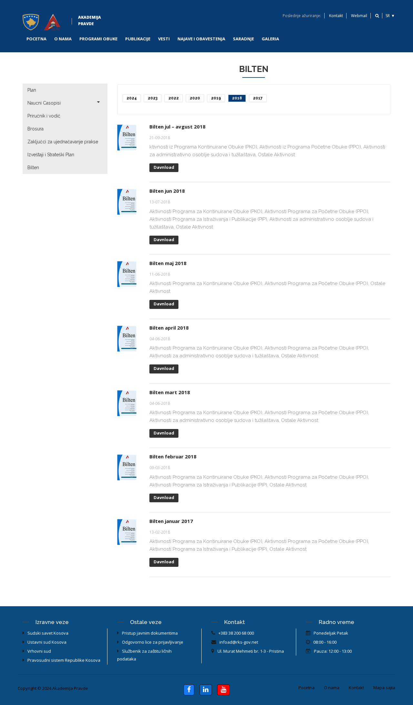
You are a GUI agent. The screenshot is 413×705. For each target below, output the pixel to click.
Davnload (164, 167)
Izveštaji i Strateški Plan (50, 154)
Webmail (359, 15)
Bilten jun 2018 (167, 191)
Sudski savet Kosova (47, 633)
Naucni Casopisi (44, 103)
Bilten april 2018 (169, 327)
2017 (258, 98)
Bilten (33, 167)
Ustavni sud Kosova (46, 642)
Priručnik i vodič (43, 115)
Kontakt (336, 15)
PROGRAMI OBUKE (98, 39)
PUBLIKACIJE (137, 39)
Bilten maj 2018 (167, 263)
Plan (31, 90)
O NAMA (63, 39)
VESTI (164, 39)
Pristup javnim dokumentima (150, 633)
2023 (152, 98)
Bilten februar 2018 (172, 456)
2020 (195, 98)
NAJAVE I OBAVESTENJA (201, 39)
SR (388, 15)
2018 (237, 98)
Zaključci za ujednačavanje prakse (62, 141)
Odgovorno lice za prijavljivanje (152, 642)
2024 (131, 98)
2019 (216, 98)
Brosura (35, 128)
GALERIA (270, 39)
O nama (331, 687)
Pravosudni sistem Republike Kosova (63, 660)
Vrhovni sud (39, 651)
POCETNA (36, 39)
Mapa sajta (384, 687)
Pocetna (306, 687)
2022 (173, 98)
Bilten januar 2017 (171, 521)
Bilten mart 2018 (169, 392)
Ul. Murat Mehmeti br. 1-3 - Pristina (250, 651)
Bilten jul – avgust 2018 (177, 126)
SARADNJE (243, 39)
